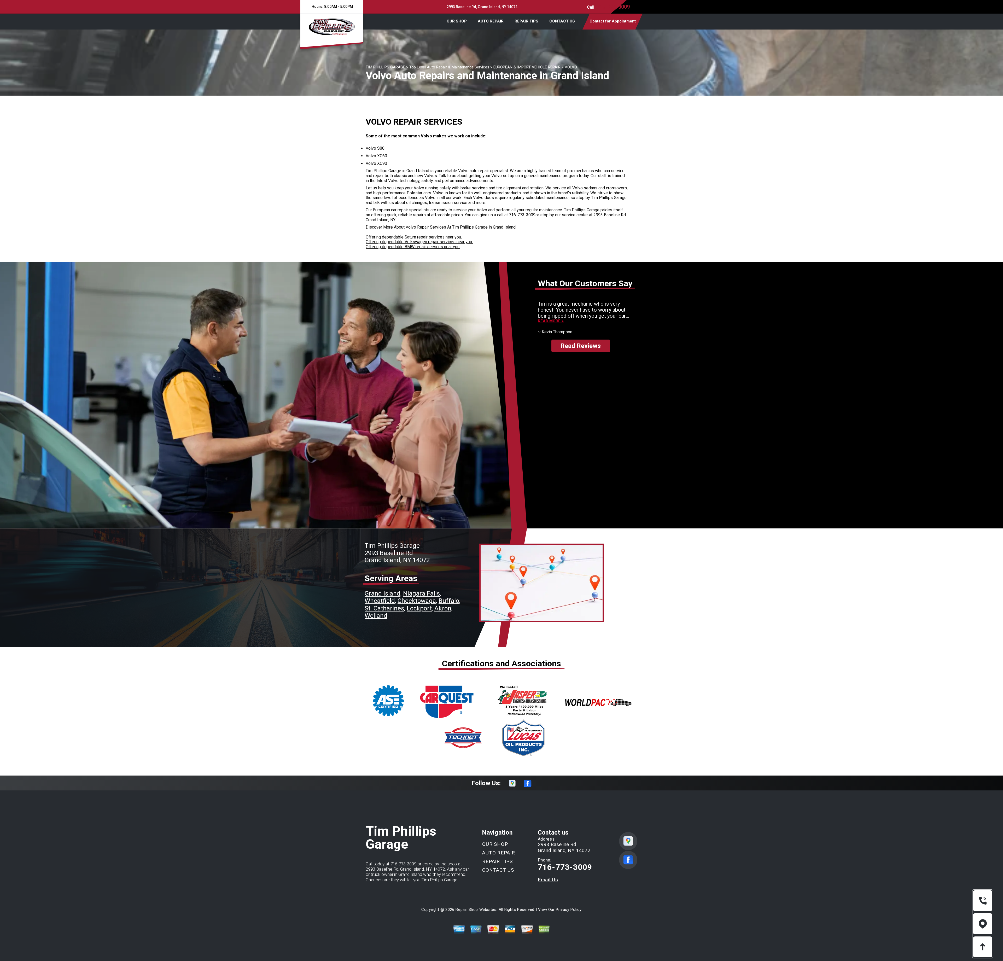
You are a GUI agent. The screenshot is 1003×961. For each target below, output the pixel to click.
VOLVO (571, 67)
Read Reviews (581, 346)
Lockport (419, 608)
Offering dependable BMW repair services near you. (413, 246)
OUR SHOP (457, 21)
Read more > (551, 321)
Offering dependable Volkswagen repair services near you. (419, 241)
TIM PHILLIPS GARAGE (385, 67)
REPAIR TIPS (526, 21)
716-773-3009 (613, 7)
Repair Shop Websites (476, 909)
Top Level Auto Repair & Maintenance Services (449, 67)
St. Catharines (384, 608)
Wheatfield (380, 600)
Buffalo (449, 600)
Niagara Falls (421, 593)
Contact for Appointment (613, 21)
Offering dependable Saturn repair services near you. (414, 237)
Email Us (548, 879)
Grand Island (382, 593)
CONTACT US (562, 21)
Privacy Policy (568, 909)
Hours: (332, 6)
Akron (442, 608)
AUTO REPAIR (491, 21)
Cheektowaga (417, 600)
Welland (376, 615)
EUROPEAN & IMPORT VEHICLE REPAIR (527, 67)
